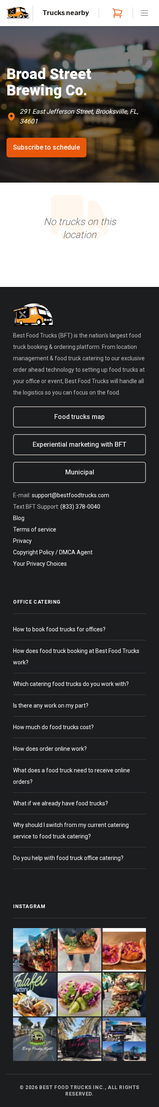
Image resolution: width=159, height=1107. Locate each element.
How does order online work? (50, 748)
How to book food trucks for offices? (59, 629)
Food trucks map (79, 417)
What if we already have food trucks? (60, 803)
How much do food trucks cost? (53, 727)
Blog (18, 518)
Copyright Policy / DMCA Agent (53, 552)
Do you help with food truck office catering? (68, 858)
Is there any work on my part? (50, 705)
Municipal (79, 472)
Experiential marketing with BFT (79, 444)
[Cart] (115, 13)
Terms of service (34, 529)
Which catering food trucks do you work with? (71, 684)
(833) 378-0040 (80, 506)
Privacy (22, 541)
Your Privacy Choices (40, 563)
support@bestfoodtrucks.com (70, 495)
